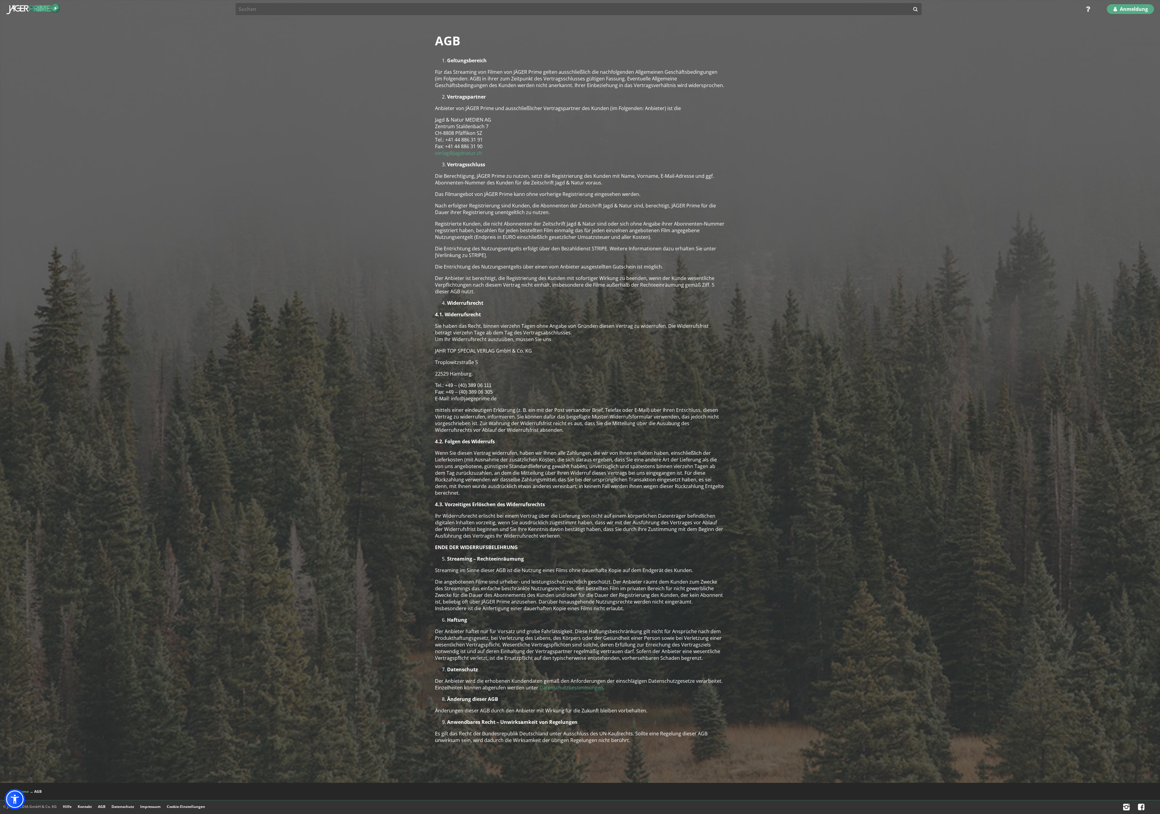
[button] (15, 799)
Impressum (150, 806)
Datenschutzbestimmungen (571, 687)
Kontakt (85, 806)
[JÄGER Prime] (33, 9)
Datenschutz (122, 806)
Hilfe (67, 806)
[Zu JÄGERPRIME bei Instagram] (1127, 808)
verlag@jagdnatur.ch (458, 153)
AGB (101, 806)
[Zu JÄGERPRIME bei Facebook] (1141, 808)
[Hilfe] (1086, 9)
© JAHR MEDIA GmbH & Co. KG (30, 806)
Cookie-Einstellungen (186, 806)
